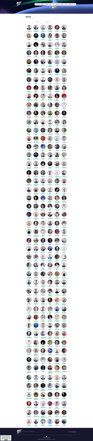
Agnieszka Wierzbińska (43, 398)
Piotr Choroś (57, 65)
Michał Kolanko (36, 176)
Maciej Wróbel (64, 407)
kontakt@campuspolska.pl (46, 437)
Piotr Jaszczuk (29, 150)
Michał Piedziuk (64, 286)
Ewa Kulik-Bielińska (50, 202)
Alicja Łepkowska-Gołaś (36, 218)
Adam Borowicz (36, 57)
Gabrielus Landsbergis (43, 210)
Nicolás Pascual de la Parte (43, 286)
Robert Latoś (50, 210)
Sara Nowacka (57, 261)
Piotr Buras (36, 65)
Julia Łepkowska (29, 218)
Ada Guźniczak (29, 126)
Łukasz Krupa (50, 194)
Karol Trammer (57, 381)
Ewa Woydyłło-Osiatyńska (57, 408)
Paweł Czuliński (43, 83)
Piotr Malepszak (50, 235)
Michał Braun (50, 57)
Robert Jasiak (43, 142)
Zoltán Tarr (35, 372)
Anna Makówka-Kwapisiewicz (36, 235)
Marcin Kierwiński (36, 167)
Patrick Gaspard (64, 100)
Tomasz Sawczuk (43, 329)
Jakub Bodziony (64, 48)
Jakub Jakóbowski (43, 134)
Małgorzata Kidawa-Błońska (29, 168)
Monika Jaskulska (50, 142)
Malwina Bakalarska (64, 31)
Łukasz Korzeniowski (64, 176)
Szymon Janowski (64, 134)
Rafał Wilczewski (64, 398)
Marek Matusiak (43, 244)
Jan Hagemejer (36, 126)
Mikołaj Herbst (29, 134)
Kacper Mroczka (50, 252)
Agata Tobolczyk (29, 381)
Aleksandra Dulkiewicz (57, 92)
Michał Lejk (64, 209)
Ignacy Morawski (36, 252)
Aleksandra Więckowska (29, 398)
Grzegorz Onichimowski (29, 278)
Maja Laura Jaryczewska (36, 142)
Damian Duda (50, 92)
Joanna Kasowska (50, 159)
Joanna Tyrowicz (29, 389)
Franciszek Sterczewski (50, 346)
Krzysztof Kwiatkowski (64, 202)
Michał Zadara (50, 416)
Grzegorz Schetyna (57, 329)
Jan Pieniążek (29, 295)
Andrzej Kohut (29, 176)
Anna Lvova (57, 227)
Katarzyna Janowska (57, 134)
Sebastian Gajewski (50, 100)
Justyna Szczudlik (64, 354)
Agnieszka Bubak (64, 57)
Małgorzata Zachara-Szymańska (43, 416)
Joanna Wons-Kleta (50, 408)
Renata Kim (43, 167)
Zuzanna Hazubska (64, 126)
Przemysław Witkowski (43, 407)
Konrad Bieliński (57, 39)
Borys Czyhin (50, 83)
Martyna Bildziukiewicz (29, 48)
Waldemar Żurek (64, 425)
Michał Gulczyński (57, 117)
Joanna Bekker (29, 39)
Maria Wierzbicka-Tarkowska (36, 399)
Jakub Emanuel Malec (43, 235)
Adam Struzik (57, 346)
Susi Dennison (36, 92)
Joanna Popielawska (43, 304)
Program (46, 4)
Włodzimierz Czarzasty (57, 74)
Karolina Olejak (50, 269)
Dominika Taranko (64, 363)
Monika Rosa (28, 321)
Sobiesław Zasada (43, 425)
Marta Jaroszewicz (29, 142)
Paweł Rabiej (50, 313)
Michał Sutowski (29, 354)
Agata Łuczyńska (50, 227)
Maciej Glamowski (43, 109)
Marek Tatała (42, 372)
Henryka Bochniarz (57, 48)
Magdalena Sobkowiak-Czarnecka (57, 337)
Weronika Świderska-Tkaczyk (36, 355)
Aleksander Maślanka (36, 244)
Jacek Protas (28, 313)
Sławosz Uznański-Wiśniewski (43, 390)
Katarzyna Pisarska (43, 295)
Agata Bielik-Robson (50, 40)
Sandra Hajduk (43, 126)
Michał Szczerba (50, 354)
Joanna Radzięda (57, 313)
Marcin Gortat (64, 109)
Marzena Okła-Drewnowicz (43, 269)
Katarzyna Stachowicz (29, 346)
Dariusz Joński (57, 150)
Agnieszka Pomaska (36, 304)
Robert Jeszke (50, 150)
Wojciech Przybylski (36, 313)
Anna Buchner (29, 65)
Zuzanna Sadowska (50, 321)
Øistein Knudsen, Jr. (50, 168)
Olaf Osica (43, 277)
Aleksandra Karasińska (36, 159)
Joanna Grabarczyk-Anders (29, 117)
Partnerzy (42, 4)
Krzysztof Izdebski (36, 134)
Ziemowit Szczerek (57, 354)
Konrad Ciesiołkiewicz (29, 74)
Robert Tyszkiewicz (36, 389)
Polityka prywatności (32, 431)
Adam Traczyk (50, 381)
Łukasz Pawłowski (50, 286)
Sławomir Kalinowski (64, 150)
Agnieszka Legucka (57, 210)
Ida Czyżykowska (57, 83)
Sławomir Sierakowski (29, 337)
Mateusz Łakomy (36, 210)
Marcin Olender (57, 269)
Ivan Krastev (29, 194)
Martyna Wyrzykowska (37, 416)
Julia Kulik (43, 201)
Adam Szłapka (43, 363)
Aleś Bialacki (43, 39)
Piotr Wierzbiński (50, 398)
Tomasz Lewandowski (57, 218)
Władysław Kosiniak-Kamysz (36, 185)
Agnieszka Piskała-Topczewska (50, 295)
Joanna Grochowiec (43, 117)
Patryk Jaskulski (57, 142)
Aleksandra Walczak (50, 389)
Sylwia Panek (36, 286)
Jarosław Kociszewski (64, 167)
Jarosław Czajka (43, 74)
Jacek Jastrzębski (64, 142)
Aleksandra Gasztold (29, 109)
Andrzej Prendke (57, 304)
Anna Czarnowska (50, 74)
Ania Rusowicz (36, 321)
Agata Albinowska (43, 31)
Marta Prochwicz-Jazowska (64, 304)
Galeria (62, 4)
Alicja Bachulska (57, 31)
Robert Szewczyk (36, 363)
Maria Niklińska (36, 261)
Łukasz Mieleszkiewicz (65, 244)
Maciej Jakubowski (50, 134)
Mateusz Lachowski (29, 210)
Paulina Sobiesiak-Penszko (50, 337)
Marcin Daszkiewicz (29, 92)
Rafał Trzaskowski (29, 31)
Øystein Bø (43, 48)
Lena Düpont (64, 92)
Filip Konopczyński (51, 176)
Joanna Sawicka (50, 329)
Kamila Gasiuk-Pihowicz (57, 100)
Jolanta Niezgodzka (29, 261)
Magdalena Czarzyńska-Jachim (64, 75)
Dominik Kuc (29, 202)
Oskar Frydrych (43, 100)
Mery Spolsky (64, 337)
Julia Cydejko (36, 74)
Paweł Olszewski (64, 269)
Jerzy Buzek (43, 65)
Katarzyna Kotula (64, 185)
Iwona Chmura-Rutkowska (50, 66)
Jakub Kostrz (42, 185)
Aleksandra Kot (50, 185)
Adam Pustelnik (43, 313)
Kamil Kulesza (36, 202)
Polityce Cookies (8, 438)
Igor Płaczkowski (57, 295)
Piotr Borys (43, 56)
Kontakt (65, 4)
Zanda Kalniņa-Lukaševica (29, 159)
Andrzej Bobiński (50, 48)
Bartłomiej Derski (43, 92)
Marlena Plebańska (64, 295)
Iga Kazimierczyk (64, 159)
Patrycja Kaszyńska (57, 159)
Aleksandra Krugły (43, 194)
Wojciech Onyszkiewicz (36, 278)
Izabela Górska (57, 109)
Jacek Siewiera (36, 337)
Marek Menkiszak (50, 244)
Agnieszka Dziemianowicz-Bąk (30, 100)
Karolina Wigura (57, 398)
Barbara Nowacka (50, 261)
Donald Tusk (64, 381)
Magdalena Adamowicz (36, 31)
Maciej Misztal (29, 252)
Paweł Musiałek (57, 252)
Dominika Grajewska (36, 117)
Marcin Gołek (50, 109)
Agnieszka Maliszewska (57, 235)
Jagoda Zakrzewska (64, 416)
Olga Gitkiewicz (36, 109)
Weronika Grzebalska (50, 117)
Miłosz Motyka (43, 252)
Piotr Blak (36, 48)
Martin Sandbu (28, 329)
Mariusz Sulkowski (64, 346)
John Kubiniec (64, 194)
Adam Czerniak (29, 83)
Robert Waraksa (57, 389)
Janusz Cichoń (64, 65)
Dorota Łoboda (36, 227)
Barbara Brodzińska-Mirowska (57, 57)
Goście (50, 4)
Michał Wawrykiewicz (65, 389)
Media (53, 4)
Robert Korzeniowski (29, 185)
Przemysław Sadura (57, 321)
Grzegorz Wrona (29, 416)
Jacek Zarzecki (36, 425)
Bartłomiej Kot (57, 185)
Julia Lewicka (64, 218)
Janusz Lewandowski (50, 218)
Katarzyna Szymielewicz (57, 363)
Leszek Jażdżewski (36, 150)
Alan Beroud (36, 39)
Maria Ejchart (36, 100)
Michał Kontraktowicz (58, 176)
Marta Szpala (50, 363)
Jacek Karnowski (43, 159)
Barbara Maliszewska (64, 235)
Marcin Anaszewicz (50, 31)
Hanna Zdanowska (50, 425)
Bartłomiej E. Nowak (64, 261)
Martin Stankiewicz (36, 346)
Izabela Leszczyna (43, 218)
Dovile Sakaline (64, 321)
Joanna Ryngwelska (43, 321)
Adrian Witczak (36, 407)
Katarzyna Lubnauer (43, 227)
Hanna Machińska (64, 227)
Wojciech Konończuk (43, 176)
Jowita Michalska (57, 244)
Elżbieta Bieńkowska (64, 39)
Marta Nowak (28, 269)
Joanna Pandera (29, 286)
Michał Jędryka (43, 150)
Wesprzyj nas (70, 4)
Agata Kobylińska (57, 167)
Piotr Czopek (36, 83)
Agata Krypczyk (57, 194)
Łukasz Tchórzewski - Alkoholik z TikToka (50, 372)
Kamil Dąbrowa (64, 83)
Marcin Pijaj (35, 295)
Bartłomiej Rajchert (64, 313)
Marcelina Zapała (29, 425)
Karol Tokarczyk (36, 381)
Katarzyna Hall (57, 126)
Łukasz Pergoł (57, 286)
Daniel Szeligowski (29, 363)
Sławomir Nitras (43, 261)
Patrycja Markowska (29, 244)
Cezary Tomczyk (43, 381)
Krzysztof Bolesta (29, 57)
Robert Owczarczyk (57, 278)
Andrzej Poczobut (29, 304)
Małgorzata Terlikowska (57, 372)
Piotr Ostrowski (50, 278)
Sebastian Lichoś (29, 227)
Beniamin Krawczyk (36, 194)
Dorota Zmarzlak (57, 425)
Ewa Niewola (64, 252)
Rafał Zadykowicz (57, 416)
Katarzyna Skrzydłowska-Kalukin (44, 337)
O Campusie (37, 4)
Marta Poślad (50, 304)
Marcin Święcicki (43, 354)
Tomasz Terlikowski (64, 372)
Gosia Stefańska (43, 346)
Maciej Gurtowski (64, 117)
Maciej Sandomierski (36, 329)
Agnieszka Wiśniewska (29, 407)
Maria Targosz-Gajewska (29, 372)
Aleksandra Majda (29, 235)
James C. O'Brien (36, 269)
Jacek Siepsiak (64, 329)
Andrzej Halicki (50, 126)
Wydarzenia (58, 4)
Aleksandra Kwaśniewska (57, 202)
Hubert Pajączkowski (65, 278)
